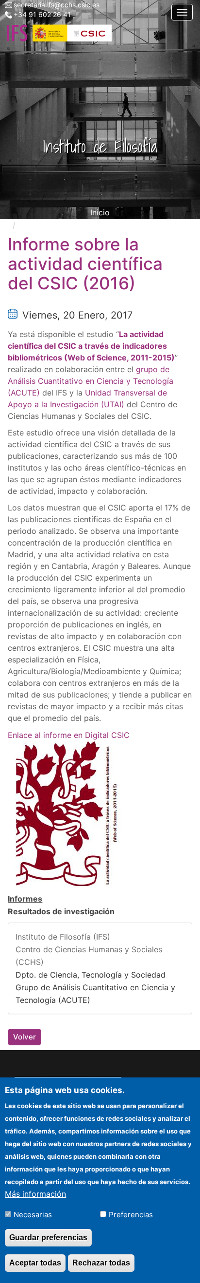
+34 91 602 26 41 (42, 14)
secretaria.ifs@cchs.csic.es (57, 4)
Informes (25, 899)
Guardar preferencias (48, 1237)
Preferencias (131, 1214)
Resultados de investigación (61, 911)
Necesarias (33, 1214)
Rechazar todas (101, 1263)
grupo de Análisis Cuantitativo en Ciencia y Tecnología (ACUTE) (90, 380)
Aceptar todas (35, 1263)
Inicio (100, 212)
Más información (35, 1194)
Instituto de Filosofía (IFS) (63, 937)
